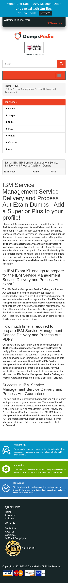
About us (9, 532)
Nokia (10, 122)
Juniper (11, 115)
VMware (12, 142)
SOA (10, 129)
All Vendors (10, 515)
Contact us (10, 528)
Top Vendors (11, 102)
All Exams (10, 518)
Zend (10, 149)
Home (8, 86)
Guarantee (10, 535)
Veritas (11, 136)
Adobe (11, 109)
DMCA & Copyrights (15, 538)
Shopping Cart (56, 23)
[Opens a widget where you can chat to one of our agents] (45, 564)
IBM (17, 86)
